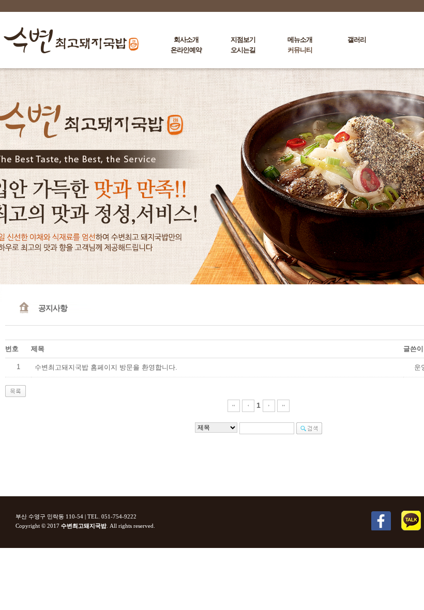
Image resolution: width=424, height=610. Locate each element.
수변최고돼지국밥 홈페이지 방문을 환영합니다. (106, 367)
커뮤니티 (299, 50)
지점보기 (243, 39)
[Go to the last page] (283, 405)
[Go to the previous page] (248, 405)
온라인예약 (186, 50)
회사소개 (186, 39)
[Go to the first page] (234, 405)
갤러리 (356, 39)
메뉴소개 (299, 39)
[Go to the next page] (269, 405)
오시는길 (243, 50)
